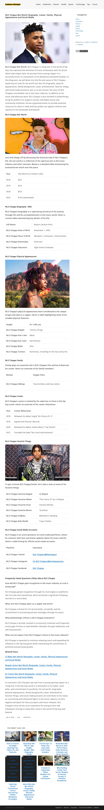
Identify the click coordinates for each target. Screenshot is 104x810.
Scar (18, 717)
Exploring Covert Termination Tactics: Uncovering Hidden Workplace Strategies (13, 791)
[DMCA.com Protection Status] (82, 51)
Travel (78, 36)
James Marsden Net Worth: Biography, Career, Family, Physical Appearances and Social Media (29, 791)
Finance (78, 24)
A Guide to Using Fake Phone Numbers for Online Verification (45, 773)
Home (77, 19)
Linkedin (80, 44)
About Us (66, 807)
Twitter (87, 42)
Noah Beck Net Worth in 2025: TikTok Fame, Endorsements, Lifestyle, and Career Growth (62, 749)
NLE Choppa (38, 568)
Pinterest (94, 42)
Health (78, 26)
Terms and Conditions (85, 807)
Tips (77, 33)
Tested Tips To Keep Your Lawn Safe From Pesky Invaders (45, 748)
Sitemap (96, 807)
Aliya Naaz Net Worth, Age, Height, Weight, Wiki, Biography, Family (29, 749)
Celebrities (27, 717)
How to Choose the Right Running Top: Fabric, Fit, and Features (13, 748)
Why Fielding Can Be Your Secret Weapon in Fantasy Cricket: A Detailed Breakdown (62, 774)
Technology (79, 31)
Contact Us (58, 807)
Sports (78, 28)
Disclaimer (74, 807)
